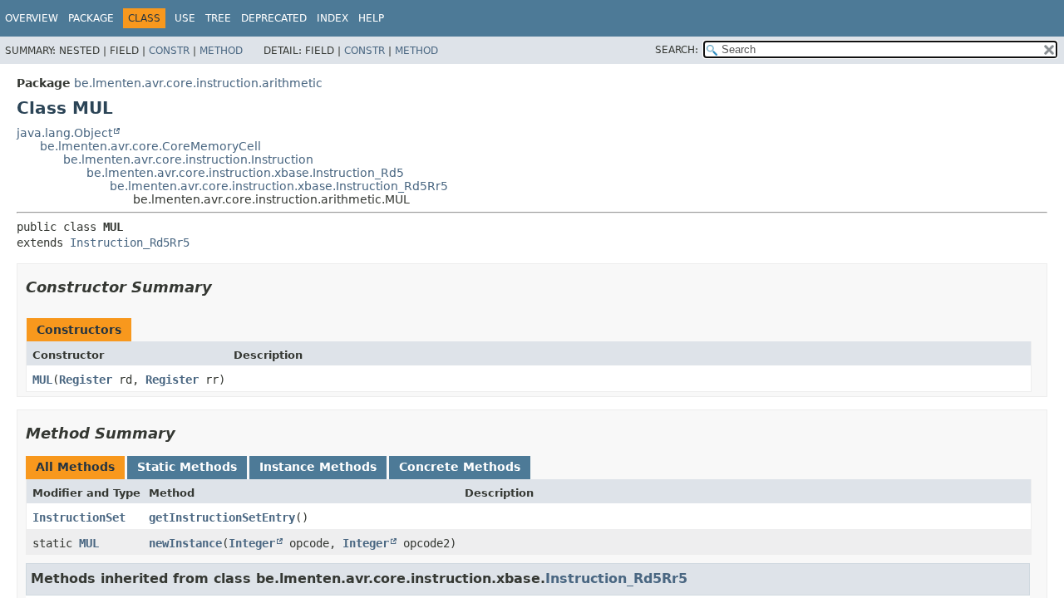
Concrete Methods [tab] (459, 466)
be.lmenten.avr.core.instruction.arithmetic (198, 83)
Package (91, 18)
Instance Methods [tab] (318, 466)
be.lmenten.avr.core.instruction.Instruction (188, 159)
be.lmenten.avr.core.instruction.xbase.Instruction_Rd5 (245, 172)
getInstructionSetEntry (222, 517)
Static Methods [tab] (187, 466)
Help (371, 18)
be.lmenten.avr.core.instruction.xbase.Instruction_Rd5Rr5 (279, 186)
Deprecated (274, 18)
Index (332, 18)
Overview (31, 18)
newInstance (185, 543)
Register (85, 379)
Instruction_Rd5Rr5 (130, 242)
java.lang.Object (64, 133)
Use (185, 18)
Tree (218, 18)
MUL (42, 379)
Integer (252, 543)
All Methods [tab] (75, 466)
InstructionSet (79, 517)
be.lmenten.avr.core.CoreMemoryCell (150, 146)
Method (221, 50)
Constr (169, 50)
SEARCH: (676, 50)
